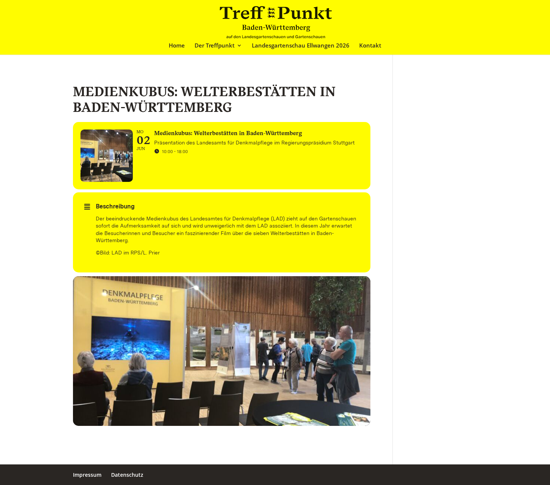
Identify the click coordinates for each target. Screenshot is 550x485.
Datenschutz (127, 474)
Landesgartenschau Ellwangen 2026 (300, 46)
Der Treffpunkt (215, 46)
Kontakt (370, 46)
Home (177, 46)
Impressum (87, 474)
